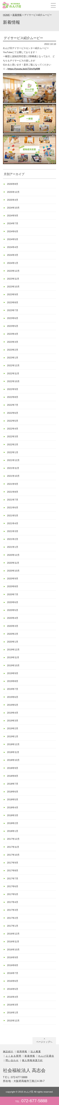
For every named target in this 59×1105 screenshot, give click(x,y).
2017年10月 (13, 854)
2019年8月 (12, 681)
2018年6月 (12, 791)
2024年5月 (12, 239)
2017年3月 (12, 910)
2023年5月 (12, 326)
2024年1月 (12, 263)
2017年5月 (12, 894)
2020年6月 (12, 602)
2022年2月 (12, 444)
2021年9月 (12, 484)
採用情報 (22, 1051)
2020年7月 (12, 594)
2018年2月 (12, 823)
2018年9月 (12, 768)
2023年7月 (12, 310)
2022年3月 (12, 436)
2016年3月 (12, 1004)
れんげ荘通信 (46, 1056)
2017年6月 (12, 886)
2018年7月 (12, 783)
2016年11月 (13, 941)
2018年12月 (13, 744)
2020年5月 (12, 610)
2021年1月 (12, 547)
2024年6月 (12, 231)
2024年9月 (12, 215)
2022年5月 (12, 420)
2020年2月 (12, 634)
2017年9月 (12, 862)
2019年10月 (13, 665)
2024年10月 (13, 207)
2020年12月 (13, 555)
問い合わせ (12, 1060)
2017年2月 (12, 918)
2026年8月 (12, 184)
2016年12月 (13, 933)
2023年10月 (13, 286)
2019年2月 (12, 728)
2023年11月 (13, 278)
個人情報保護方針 (32, 1060)
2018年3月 (12, 815)
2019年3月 (12, 720)
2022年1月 (12, 452)
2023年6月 (12, 318)
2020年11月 (13, 563)
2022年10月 (13, 381)
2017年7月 (12, 878)
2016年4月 (12, 997)
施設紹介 (8, 1051)
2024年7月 (12, 223)
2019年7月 (12, 689)
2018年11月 (13, 752)
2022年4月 (12, 428)
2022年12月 (13, 365)
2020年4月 (12, 618)
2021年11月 (13, 468)
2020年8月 (12, 586)
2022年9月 (12, 389)
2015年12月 (13, 1020)
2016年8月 (12, 965)
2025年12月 (13, 192)
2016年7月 (12, 973)
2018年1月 (12, 831)
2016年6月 (12, 981)
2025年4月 (12, 200)
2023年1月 (12, 357)
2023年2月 (12, 349)
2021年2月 (12, 539)
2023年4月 (12, 334)
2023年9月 (12, 294)
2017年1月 (12, 925)
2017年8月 (12, 870)
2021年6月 (12, 507)
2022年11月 (13, 373)
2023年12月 (13, 271)
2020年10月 (13, 570)
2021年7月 (12, 499)
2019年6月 (12, 697)
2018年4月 (12, 807)
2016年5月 (12, 989)
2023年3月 (12, 342)
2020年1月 (12, 641)
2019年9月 (12, 673)
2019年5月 (12, 705)
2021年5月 (12, 515)
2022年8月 (12, 397)
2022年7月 (12, 405)
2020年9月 (12, 578)
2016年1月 (12, 1012)
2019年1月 (12, 736)
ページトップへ (44, 1042)
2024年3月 (12, 255)
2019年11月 (13, 657)
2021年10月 (13, 476)
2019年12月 (13, 649)
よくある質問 (13, 1056)
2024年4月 (12, 247)
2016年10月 (13, 949)
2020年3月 (12, 626)
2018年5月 (12, 799)
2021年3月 (12, 531)
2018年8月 (12, 776)
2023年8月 (12, 302)
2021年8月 (12, 491)
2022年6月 (12, 413)
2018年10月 (13, 760)
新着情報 (30, 1056)
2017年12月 (13, 839)
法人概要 (35, 1051)
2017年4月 (12, 902)
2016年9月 (12, 957)
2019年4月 (12, 712)
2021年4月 (12, 523)
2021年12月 (13, 460)
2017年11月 (13, 847)
